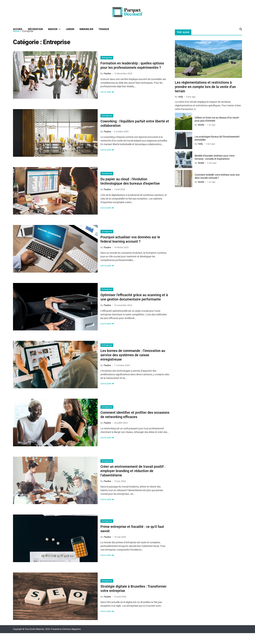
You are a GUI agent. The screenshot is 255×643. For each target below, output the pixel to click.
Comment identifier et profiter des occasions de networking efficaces (134, 414)
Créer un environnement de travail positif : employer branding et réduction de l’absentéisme (132, 470)
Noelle (201, 124)
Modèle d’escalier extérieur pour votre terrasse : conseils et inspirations (215, 157)
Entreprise (107, 57)
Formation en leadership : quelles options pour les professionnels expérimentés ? (132, 65)
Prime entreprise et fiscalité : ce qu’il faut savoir (132, 529)
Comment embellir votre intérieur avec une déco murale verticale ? (217, 176)
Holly (180, 96)
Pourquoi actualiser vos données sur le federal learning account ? (130, 239)
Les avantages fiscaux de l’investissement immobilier (217, 138)
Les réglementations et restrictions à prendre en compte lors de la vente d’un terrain (205, 86)
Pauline (107, 73)
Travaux (104, 29)
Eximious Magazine (71, 629)
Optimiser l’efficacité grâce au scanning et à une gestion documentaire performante (134, 297)
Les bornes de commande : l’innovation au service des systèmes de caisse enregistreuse (132, 355)
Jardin (70, 29)
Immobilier (86, 29)
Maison (52, 29)
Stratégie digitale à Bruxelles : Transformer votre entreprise (133, 588)
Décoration (35, 29)
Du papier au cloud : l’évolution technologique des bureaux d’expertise (130, 181)
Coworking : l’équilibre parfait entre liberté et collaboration (134, 123)
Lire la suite (105, 92)
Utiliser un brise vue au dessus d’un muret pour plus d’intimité (217, 119)
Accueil (18, 29)
